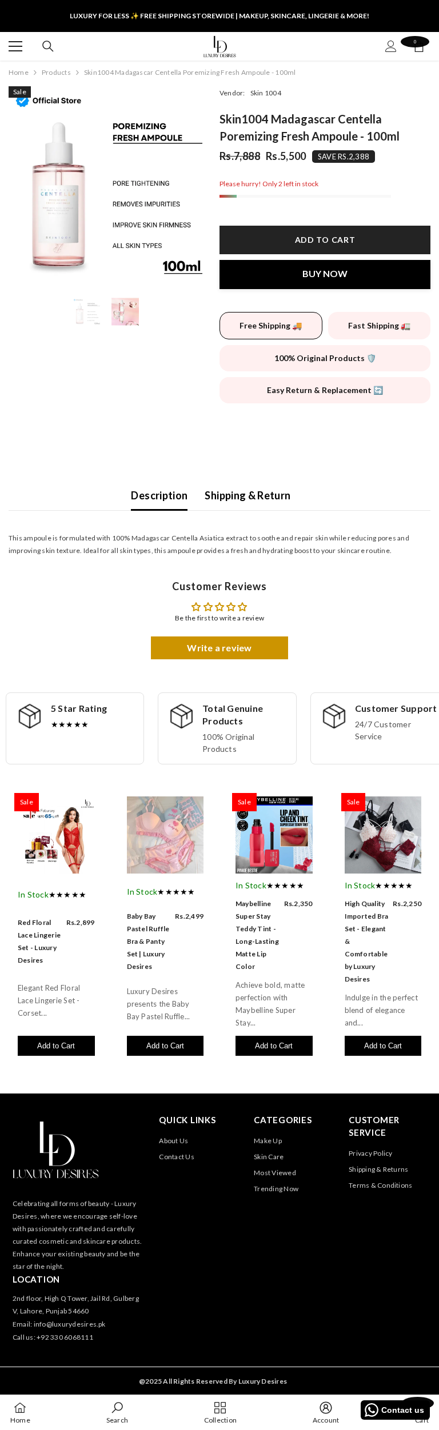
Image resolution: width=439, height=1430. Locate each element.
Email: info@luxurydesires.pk (59, 1324)
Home (19, 72)
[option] (105, 183)
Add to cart (322, 240)
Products (56, 72)
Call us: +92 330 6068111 (53, 1337)
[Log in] (391, 46)
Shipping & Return (247, 495)
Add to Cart (56, 1046)
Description (159, 495)
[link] (117, 1412)
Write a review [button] (219, 647)
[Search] (48, 46)
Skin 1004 (265, 93)
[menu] (15, 46)
